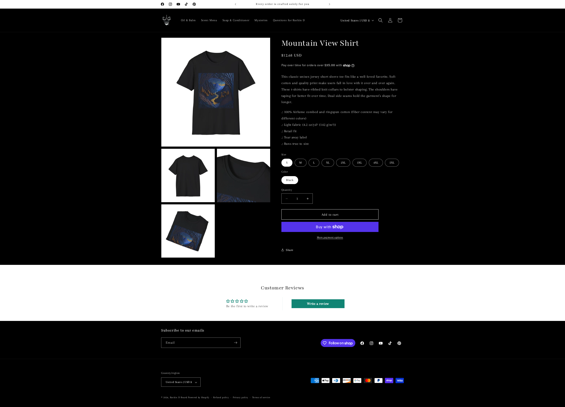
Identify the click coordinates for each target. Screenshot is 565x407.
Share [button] (289, 250)
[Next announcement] (329, 4)
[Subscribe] (235, 342)
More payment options (330, 237)
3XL (359, 162)
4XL (375, 162)
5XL (392, 162)
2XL (343, 162)
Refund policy (221, 397)
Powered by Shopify (198, 397)
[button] (380, 20)
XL (328, 162)
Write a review (318, 304)
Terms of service (261, 397)
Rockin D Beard (178, 397)
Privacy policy (240, 397)
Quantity (286, 189)
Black (290, 180)
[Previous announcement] (235, 4)
